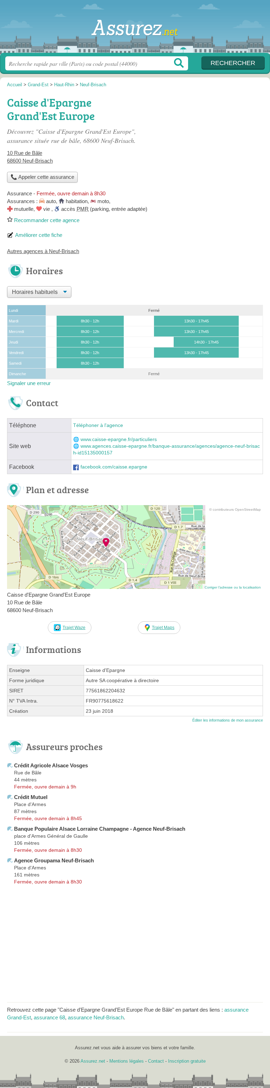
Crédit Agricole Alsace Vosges (51, 765)
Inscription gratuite (187, 1061)
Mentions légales (126, 1061)
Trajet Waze (74, 627)
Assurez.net (135, 29)
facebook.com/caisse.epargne (114, 467)
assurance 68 (49, 1017)
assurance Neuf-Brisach (96, 1017)
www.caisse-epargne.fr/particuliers (119, 439)
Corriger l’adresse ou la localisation (233, 587)
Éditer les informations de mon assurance (227, 720)
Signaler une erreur (29, 383)
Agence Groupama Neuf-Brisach (54, 860)
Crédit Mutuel (30, 797)
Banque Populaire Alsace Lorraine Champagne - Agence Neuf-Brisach (99, 829)
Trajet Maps (163, 627)
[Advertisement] (204, 143)
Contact (156, 1061)
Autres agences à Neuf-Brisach (43, 251)
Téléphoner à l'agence (98, 425)
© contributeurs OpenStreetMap (235, 509)
